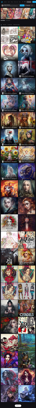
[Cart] (25, 2)
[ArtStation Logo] (2, 2)
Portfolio (17, 405)
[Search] (22, 2)
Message (28, 5)
